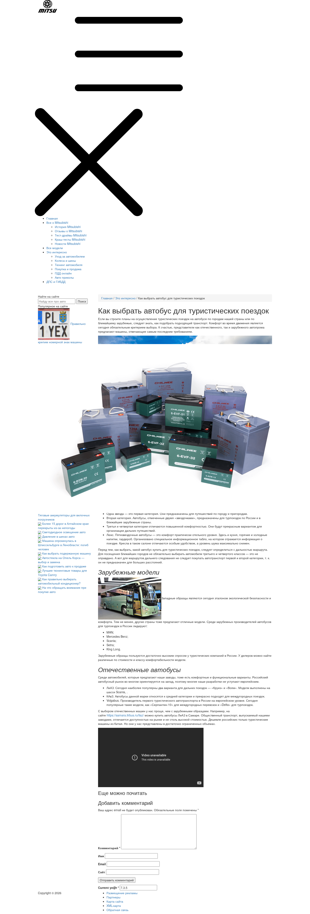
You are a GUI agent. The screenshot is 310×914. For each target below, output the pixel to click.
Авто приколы (64, 277)
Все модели (54, 248)
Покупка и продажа (68, 269)
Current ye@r (108, 888)
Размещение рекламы (121, 893)
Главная (52, 218)
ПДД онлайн (63, 273)
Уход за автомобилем (70, 256)
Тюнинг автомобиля (68, 265)
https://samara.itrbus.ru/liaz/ (125, 715)
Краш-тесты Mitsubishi (70, 239)
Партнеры (113, 897)
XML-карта (113, 905)
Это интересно (56, 252)
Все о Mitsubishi (57, 222)
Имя (101, 856)
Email (102, 864)
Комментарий (109, 848)
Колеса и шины (65, 260)
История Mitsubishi (68, 227)
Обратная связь (117, 910)
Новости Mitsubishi (67, 243)
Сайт (101, 872)
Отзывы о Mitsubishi (68, 231)
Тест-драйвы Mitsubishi (70, 235)
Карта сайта (114, 901)
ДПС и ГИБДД (55, 281)
